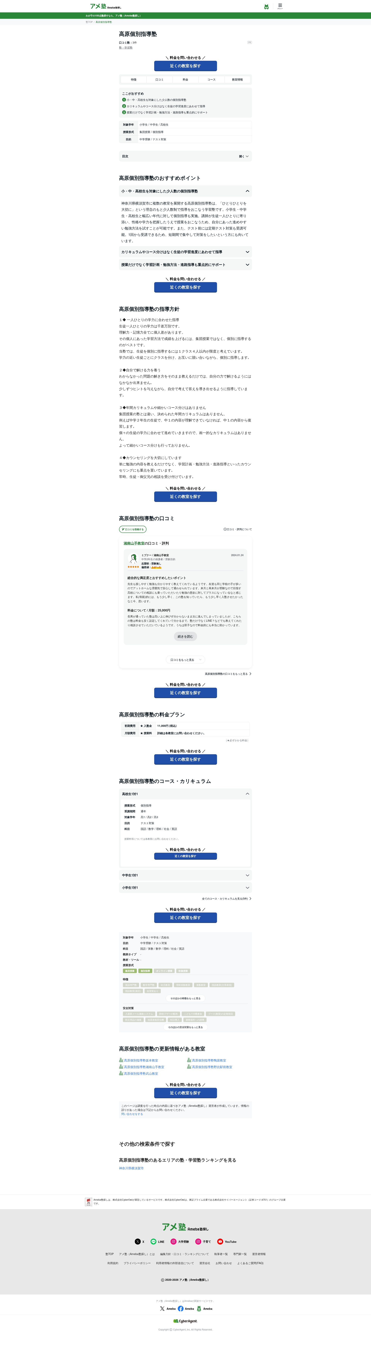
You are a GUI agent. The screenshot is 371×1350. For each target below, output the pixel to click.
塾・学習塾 (126, 47)
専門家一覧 (240, 1254)
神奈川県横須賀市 (131, 1168)
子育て (207, 1241)
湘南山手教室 (134, 543)
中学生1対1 (130, 875)
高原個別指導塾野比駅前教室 (212, 1067)
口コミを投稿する (134, 529)
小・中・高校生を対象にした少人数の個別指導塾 (159, 190)
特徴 (133, 79)
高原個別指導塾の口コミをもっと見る (226, 673)
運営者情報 (259, 1254)
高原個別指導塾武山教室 (141, 1074)
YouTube (231, 1242)
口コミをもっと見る (182, 660)
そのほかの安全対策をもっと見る (185, 1027)
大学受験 (183, 1241)
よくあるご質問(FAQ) (250, 1263)
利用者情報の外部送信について (175, 1263)
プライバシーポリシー (137, 1263)
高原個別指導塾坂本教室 (141, 1060)
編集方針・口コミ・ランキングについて (184, 1254)
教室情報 (237, 79)
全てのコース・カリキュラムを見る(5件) (225, 898)
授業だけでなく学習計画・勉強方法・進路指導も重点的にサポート (173, 264)
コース (212, 79)
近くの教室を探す (185, 65)
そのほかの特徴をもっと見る (185, 998)
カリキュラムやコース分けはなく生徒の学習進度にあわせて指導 (171, 251)
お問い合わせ (224, 1263)
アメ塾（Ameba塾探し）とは (137, 1254)
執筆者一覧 (221, 1254)
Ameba (171, 1309)
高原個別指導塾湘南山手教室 (144, 1067)
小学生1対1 (130, 887)
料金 (185, 79)
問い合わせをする (132, 1114)
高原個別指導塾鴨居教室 (209, 1060)
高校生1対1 (130, 794)
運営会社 (204, 1263)
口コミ (160, 79)
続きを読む (185, 636)
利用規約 (112, 1263)
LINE (161, 1242)
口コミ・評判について (239, 529)
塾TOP (89, 21)
